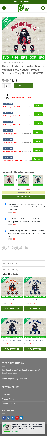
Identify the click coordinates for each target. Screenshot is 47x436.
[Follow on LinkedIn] (21, 418)
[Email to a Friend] (17, 248)
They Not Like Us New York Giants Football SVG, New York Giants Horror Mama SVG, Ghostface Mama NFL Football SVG (35, 300)
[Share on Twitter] (13, 248)
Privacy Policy (8, 399)
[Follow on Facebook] (4, 418)
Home (4, 62)
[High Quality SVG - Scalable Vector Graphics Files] (23, 8)
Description (12, 263)
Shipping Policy (8, 404)
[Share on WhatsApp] (4, 248)
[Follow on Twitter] (13, 418)
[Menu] (4, 8)
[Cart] (43, 8)
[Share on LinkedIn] (26, 248)
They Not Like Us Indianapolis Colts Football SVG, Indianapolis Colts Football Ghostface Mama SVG (12, 340)
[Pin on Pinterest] (21, 248)
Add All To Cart (23, 197)
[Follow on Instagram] (8, 418)
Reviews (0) (12, 269)
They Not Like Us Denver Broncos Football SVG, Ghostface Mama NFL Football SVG (12, 300)
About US (6, 394)
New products (16, 62)
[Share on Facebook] (8, 248)
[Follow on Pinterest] (17, 418)
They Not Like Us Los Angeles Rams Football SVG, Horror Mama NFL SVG (35, 340)
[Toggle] (4, 263)
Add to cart (23, 86)
